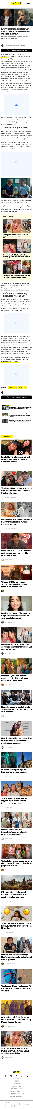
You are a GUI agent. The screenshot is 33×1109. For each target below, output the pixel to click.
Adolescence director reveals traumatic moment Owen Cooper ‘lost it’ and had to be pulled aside (19, 415)
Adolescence (5, 56)
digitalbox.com (18, 1107)
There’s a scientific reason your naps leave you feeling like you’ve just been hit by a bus (16, 925)
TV (26, 387)
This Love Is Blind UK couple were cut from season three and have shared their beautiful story (16, 490)
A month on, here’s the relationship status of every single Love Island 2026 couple (16, 276)
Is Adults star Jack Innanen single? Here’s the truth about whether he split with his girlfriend (16, 957)
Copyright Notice (16, 1091)
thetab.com (13, 1103)
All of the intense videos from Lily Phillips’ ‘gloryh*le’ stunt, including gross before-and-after (16, 236)
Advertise (16, 1086)
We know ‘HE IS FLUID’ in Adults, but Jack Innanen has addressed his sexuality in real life (16, 553)
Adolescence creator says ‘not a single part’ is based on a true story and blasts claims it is (20, 421)
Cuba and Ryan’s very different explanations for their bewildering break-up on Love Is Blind (14, 678)
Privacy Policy (16, 1096)
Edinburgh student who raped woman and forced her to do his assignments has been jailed (14, 894)
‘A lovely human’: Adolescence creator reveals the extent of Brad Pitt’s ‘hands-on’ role (20, 408)
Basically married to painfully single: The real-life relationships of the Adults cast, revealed (16, 709)
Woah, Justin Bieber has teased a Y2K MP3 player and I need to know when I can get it (16, 988)
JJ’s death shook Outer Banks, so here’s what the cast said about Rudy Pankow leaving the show (16, 1019)
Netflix (21, 387)
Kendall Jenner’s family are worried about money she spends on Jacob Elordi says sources (15, 459)
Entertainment (21, 45)
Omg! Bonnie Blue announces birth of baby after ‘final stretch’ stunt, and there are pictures (16, 521)
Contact (16, 1078)
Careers (16, 1083)
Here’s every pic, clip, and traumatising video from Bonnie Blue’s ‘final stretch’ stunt (14, 832)
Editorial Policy (17, 1089)
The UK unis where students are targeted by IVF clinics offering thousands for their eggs (14, 800)
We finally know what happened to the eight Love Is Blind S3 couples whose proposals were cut (16, 863)
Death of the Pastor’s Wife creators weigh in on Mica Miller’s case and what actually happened (15, 615)
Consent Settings (16, 1094)
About (16, 1081)
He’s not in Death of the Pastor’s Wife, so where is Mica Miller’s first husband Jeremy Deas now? (16, 256)
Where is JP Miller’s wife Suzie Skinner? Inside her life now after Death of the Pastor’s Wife (14, 584)
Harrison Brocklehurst (11, 45)
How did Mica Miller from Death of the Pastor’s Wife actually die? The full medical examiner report (16, 740)
